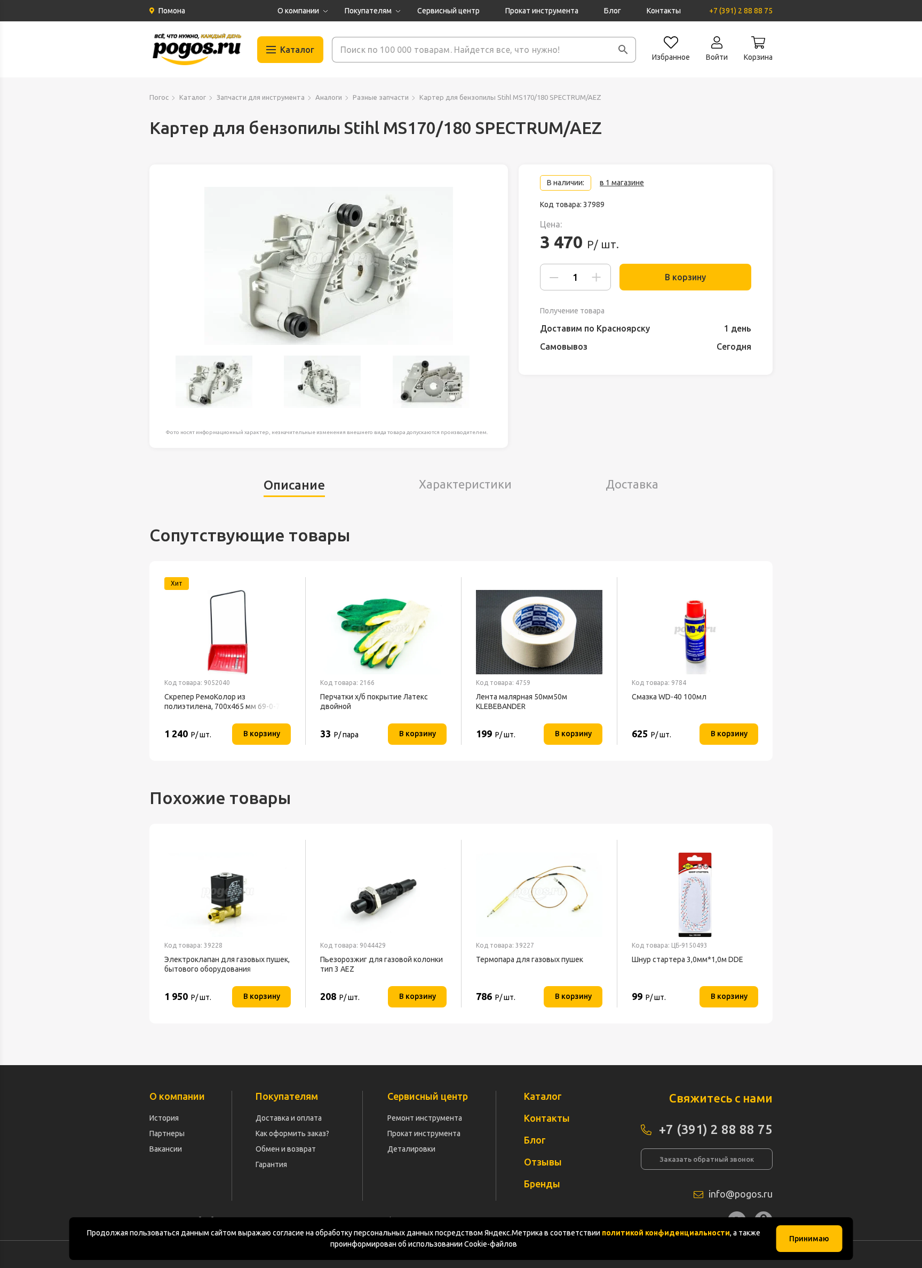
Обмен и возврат (286, 1149)
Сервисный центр (448, 10)
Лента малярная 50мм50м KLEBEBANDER (521, 701)
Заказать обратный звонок (706, 1159)
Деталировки (411, 1149)
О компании (298, 10)
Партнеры (167, 1133)
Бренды (542, 1183)
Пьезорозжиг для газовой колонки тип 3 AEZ (381, 964)
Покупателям (368, 10)
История (164, 1118)
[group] (328, 266)
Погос (159, 97)
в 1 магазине (622, 182)
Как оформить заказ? (292, 1133)
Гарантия (271, 1164)
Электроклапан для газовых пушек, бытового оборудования (227, 964)
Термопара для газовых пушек (529, 959)
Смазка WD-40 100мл (669, 696)
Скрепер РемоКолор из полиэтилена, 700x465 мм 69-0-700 (226, 701)
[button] (623, 49)
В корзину (685, 277)
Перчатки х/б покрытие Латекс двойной (374, 701)
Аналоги (328, 97)
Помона (171, 10)
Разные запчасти (381, 97)
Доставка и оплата (289, 1118)
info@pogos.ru (741, 1193)
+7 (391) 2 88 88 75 (741, 10)
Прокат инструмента (541, 10)
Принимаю (809, 1238)
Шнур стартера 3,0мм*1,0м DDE (687, 959)
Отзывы (543, 1161)
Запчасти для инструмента (261, 97)
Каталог (192, 97)
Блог (612, 10)
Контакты (664, 10)
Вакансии (165, 1149)
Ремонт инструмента (424, 1118)
